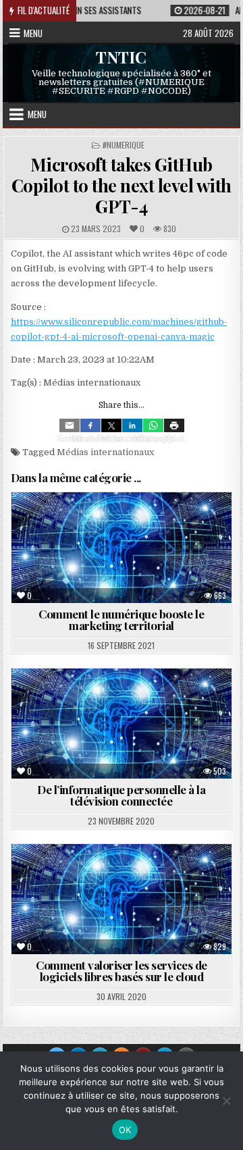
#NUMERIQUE (123, 145)
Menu (33, 33)
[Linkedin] (132, 425)
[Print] (174, 425)
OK (125, 1129)
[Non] (226, 1100)
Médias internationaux (105, 452)
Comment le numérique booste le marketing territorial (121, 619)
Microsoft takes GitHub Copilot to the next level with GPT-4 (121, 185)
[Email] (69, 425)
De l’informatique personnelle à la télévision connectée (121, 795)
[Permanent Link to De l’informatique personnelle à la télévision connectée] (121, 724)
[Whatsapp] (153, 425)
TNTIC (121, 57)
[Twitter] (111, 425)
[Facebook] (90, 425)
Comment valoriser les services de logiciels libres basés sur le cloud (121, 971)
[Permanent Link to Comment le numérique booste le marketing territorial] (121, 547)
